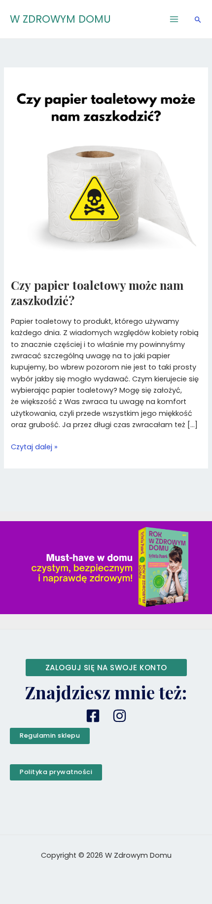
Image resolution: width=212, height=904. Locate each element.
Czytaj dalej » (34, 446)
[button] (198, 19)
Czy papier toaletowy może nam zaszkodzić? (97, 292)
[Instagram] (119, 716)
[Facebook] (93, 716)
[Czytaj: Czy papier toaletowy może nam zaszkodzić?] (106, 171)
